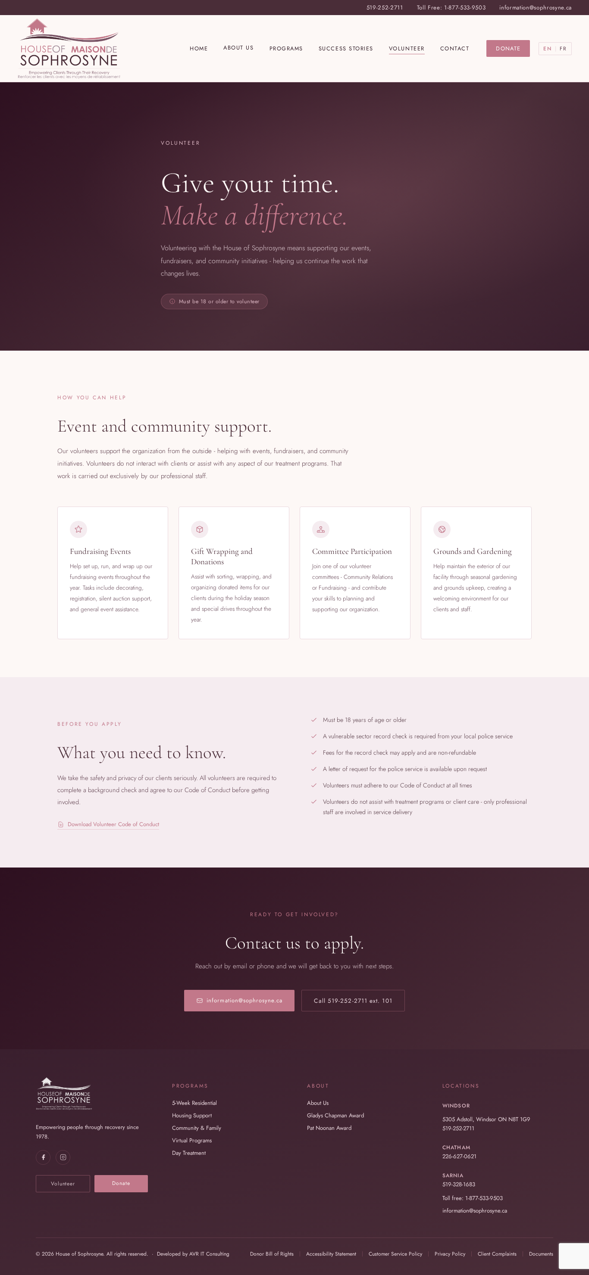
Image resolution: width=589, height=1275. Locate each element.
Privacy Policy (450, 1253)
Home (199, 48)
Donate (508, 48)
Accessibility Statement (331, 1253)
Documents (541, 1253)
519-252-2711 (385, 7)
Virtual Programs (192, 1140)
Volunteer (407, 48)
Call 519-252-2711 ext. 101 (353, 1000)
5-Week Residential (194, 1103)
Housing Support (192, 1115)
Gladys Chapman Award (335, 1115)
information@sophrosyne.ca (535, 7)
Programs (286, 48)
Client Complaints (497, 1253)
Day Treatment (189, 1153)
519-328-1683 (458, 1184)
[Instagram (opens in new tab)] (63, 1157)
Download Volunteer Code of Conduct (113, 824)
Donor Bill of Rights (272, 1253)
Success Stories (346, 48)
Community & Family (196, 1128)
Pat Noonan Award (329, 1128)
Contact (455, 48)
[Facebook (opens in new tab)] (43, 1157)
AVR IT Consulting (209, 1254)
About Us (238, 48)
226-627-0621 (459, 1156)
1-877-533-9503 (465, 7)
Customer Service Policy (395, 1253)
